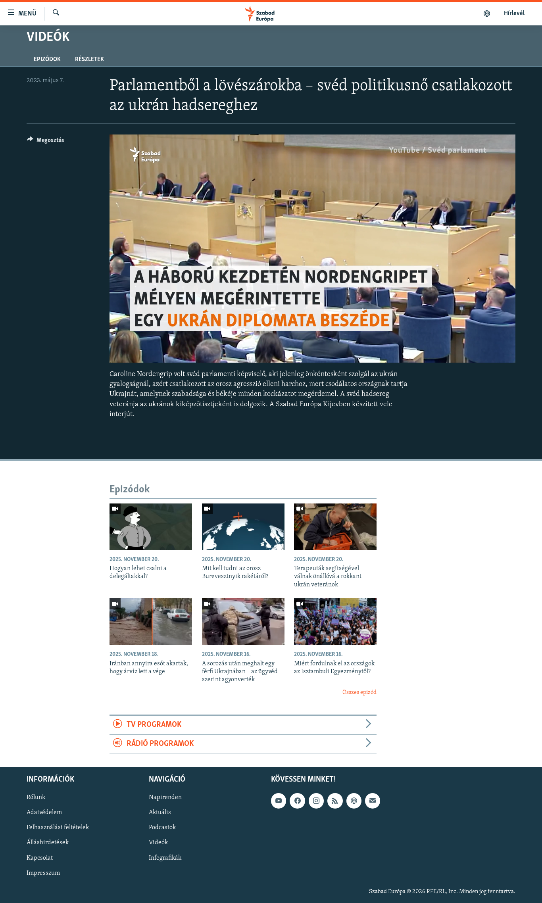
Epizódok (47, 59)
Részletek (89, 59)
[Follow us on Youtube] (278, 800)
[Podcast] (353, 800)
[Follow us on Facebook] (297, 800)
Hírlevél (514, 13)
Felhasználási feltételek (58, 827)
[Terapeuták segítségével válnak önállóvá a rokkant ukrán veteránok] (335, 526)
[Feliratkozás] (372, 800)
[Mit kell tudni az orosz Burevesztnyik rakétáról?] (243, 526)
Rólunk (36, 797)
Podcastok (162, 827)
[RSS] (334, 800)
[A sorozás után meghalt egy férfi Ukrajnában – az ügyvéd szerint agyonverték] (243, 621)
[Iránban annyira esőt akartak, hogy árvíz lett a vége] (151, 621)
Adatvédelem (44, 812)
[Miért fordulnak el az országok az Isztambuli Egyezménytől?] (335, 621)
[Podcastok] (487, 13)
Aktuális (160, 812)
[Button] (45, 142)
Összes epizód (359, 693)
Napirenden (165, 797)
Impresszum (43, 873)
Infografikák (165, 858)
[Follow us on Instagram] (316, 800)
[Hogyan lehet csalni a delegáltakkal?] (151, 526)
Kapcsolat (40, 858)
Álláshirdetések (48, 843)
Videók (158, 843)
